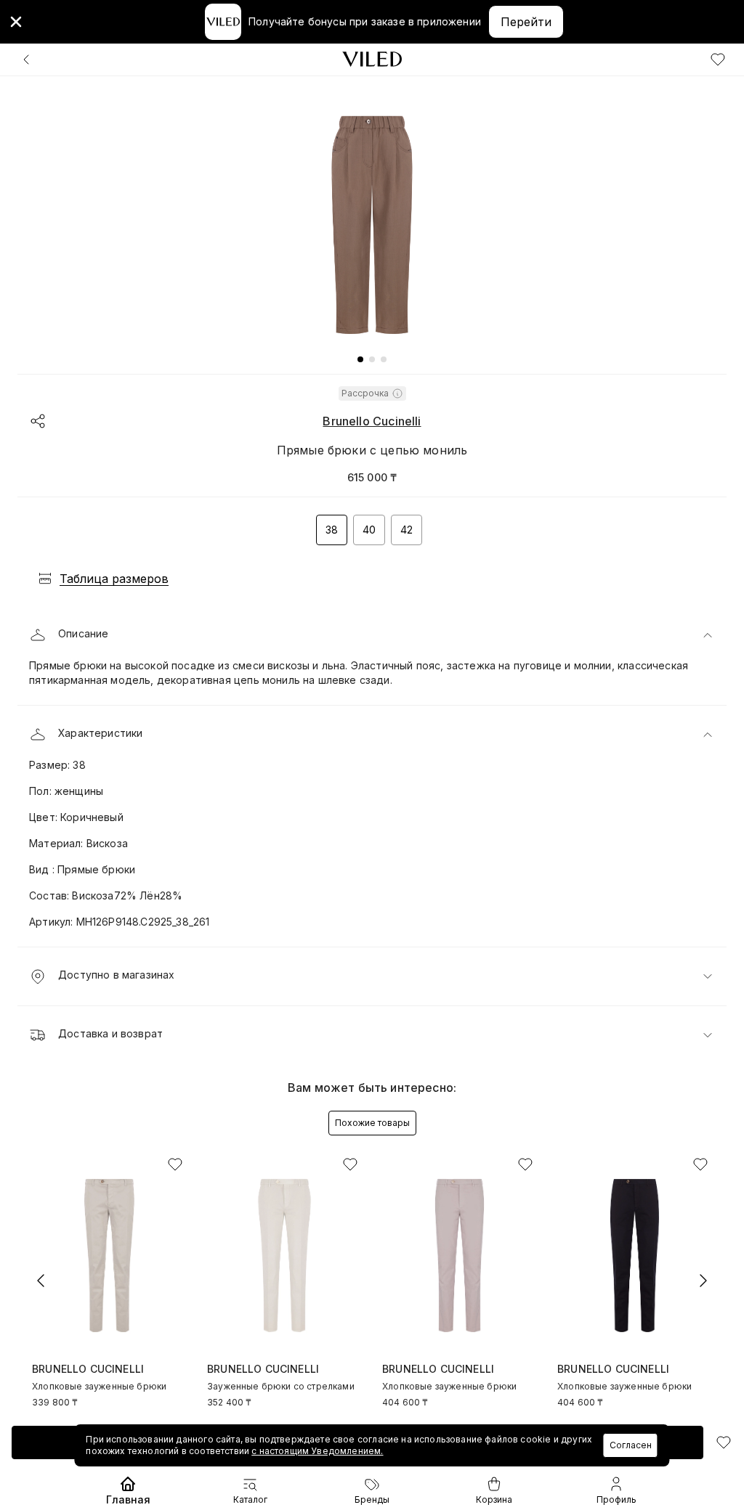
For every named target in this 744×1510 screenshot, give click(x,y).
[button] (372, 635)
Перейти (526, 22)
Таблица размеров (114, 578)
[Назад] (26, 59)
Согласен (631, 1445)
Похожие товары (372, 1122)
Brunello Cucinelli (372, 421)
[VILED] (372, 59)
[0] (718, 59)
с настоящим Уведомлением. (317, 1450)
